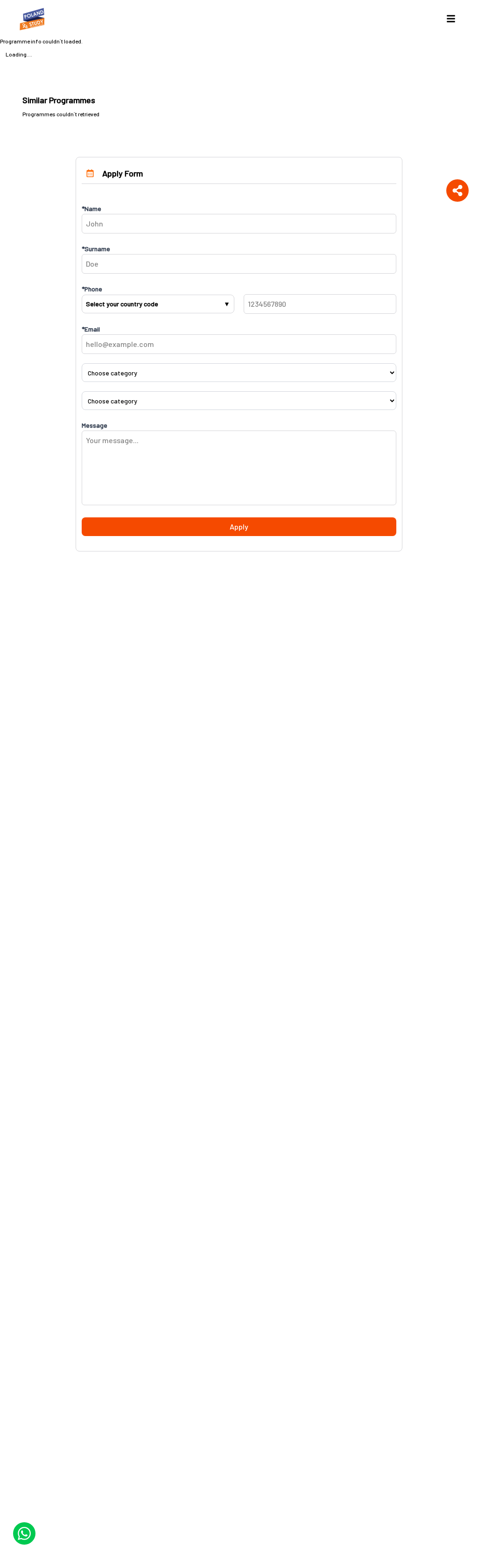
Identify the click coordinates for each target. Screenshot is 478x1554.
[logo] (34, 19)
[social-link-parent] (457, 190)
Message (94, 425)
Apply (239, 526)
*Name (91, 208)
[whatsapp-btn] (24, 1533)
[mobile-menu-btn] (451, 18)
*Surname (96, 249)
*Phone (92, 289)
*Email (91, 329)
